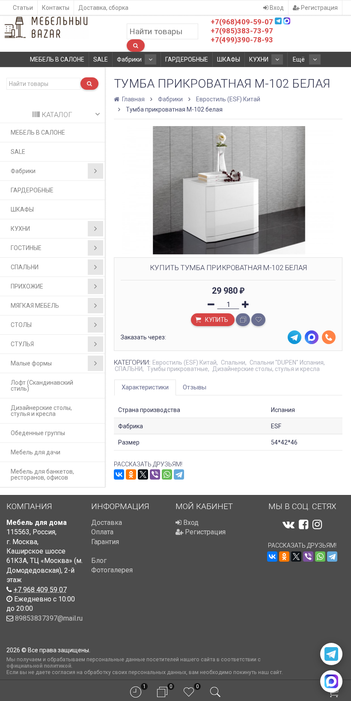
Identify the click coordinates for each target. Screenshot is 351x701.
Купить (216, 319)
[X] (143, 474)
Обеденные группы (38, 433)
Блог (99, 561)
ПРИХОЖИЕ (27, 286)
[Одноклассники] (131, 474)
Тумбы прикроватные (177, 368)
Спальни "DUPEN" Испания (287, 362)
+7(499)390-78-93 (242, 39)
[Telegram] (179, 474)
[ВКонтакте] (119, 474)
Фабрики (129, 59)
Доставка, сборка (103, 7)
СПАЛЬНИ (25, 267)
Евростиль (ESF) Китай (228, 99)
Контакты (55, 7)
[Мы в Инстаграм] (317, 524)
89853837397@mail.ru (49, 618)
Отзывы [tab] (194, 387)
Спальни (233, 362)
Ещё (299, 59)
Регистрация (319, 7)
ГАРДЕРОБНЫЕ (186, 59)
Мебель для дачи (35, 452)
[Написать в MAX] (331, 681)
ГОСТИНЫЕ (26, 247)
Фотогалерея (112, 570)
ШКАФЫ (228, 59)
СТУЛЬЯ (22, 344)
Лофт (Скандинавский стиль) (42, 385)
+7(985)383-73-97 (242, 31)
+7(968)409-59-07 (242, 22)
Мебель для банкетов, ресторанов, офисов (42, 474)
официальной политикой (38, 666)
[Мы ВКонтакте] (288, 524)
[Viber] (155, 474)
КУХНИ (258, 59)
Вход (276, 7)
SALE (100, 59)
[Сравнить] (243, 319)
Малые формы (31, 363)
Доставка (106, 522)
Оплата (102, 532)
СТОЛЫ (21, 324)
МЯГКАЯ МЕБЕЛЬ (35, 305)
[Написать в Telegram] (331, 654)
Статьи (23, 7)
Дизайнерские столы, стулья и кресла (41, 410)
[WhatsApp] (167, 474)
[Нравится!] (258, 319)
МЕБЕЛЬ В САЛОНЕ (57, 59)
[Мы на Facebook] (303, 524)
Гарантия (105, 542)
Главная (132, 99)
